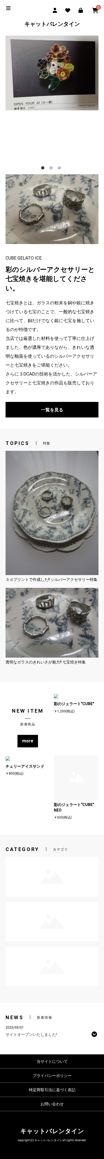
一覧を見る (52, 409)
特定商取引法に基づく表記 (52, 1090)
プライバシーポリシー (52, 1075)
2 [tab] (52, 169)
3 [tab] (60, 169)
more (27, 740)
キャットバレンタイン (52, 24)
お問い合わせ (52, 1104)
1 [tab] (44, 169)
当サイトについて (52, 1061)
